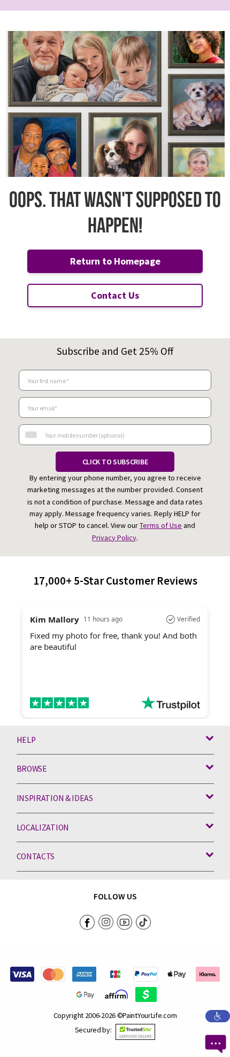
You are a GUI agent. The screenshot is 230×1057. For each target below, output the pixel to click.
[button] (135, 1032)
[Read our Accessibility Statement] (217, 1015)
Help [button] (26, 740)
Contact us (115, 295)
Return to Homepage (115, 261)
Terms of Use (161, 525)
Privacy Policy (114, 537)
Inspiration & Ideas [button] (55, 798)
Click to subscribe (115, 462)
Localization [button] (43, 827)
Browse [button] (32, 769)
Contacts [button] (36, 856)
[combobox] (30, 434)
